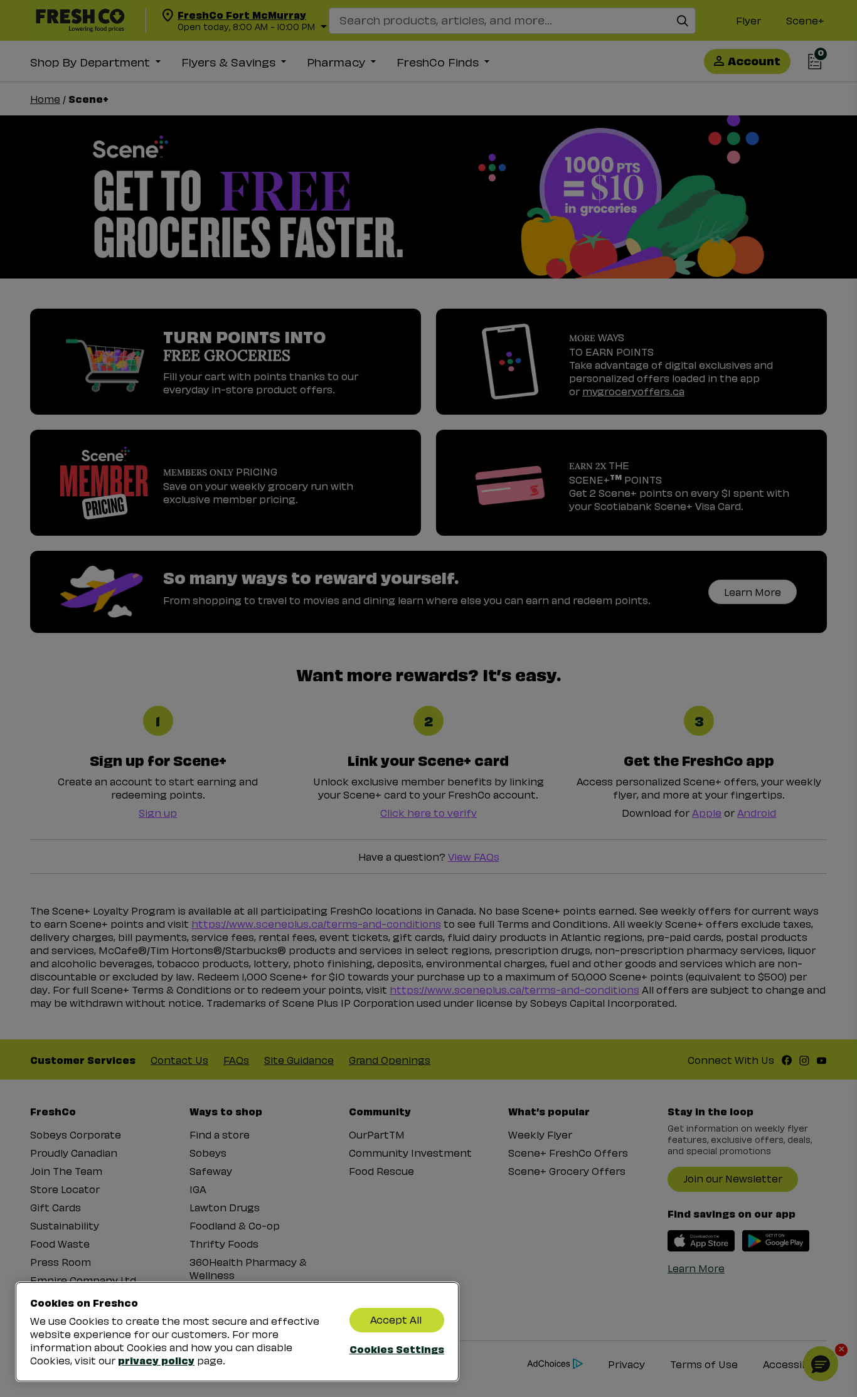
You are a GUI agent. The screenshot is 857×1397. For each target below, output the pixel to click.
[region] (237, 1332)
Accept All (396, 1319)
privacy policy (156, 1360)
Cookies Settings (396, 1348)
